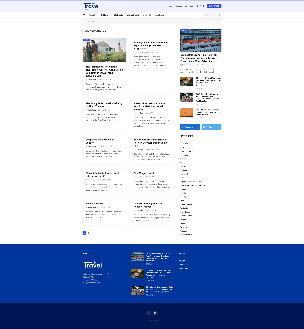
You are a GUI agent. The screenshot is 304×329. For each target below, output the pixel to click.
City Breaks (118, 15)
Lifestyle (147, 15)
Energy (183, 166)
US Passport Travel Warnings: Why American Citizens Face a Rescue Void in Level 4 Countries (208, 81)
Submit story (160, 15)
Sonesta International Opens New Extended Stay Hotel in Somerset (149, 106)
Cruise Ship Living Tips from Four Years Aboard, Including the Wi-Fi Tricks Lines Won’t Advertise (199, 58)
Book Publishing (186, 151)
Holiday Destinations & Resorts (192, 185)
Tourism (183, 220)
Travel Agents (186, 227)
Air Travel (184, 144)
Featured (184, 174)
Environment (185, 170)
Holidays (104, 15)
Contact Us (189, 6)
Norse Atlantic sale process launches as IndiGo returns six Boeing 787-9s (208, 112)
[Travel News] (91, 6)
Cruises (183, 163)
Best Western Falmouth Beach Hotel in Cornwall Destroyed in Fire (150, 142)
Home (170, 6)
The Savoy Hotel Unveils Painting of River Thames (104, 105)
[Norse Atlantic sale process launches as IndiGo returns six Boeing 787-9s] (186, 112)
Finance (183, 178)
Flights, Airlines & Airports (190, 182)
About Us (178, 6)
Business (184, 155)
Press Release (186, 204)
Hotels (86, 40)
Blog (182, 147)
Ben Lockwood (187, 65)
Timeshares (185, 212)
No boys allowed (95, 203)
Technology (185, 208)
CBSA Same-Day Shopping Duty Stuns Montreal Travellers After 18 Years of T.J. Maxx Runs (207, 97)
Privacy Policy (184, 268)
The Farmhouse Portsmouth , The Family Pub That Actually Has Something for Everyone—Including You (104, 71)
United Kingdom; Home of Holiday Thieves (147, 205)
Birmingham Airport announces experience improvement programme (150, 45)
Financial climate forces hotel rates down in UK (102, 175)
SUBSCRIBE (214, 6)
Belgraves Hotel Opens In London (100, 141)
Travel (92, 15)
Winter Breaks (133, 15)
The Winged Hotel (143, 173)
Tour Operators (186, 216)
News (182, 201)
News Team (92, 80)
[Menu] (84, 15)
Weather (183, 231)
